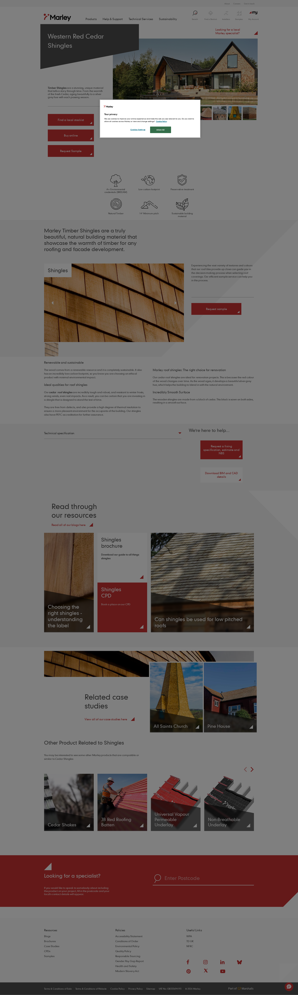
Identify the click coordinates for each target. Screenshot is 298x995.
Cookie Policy (161, 121)
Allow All (160, 130)
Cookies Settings (137, 129)
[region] (150, 119)
